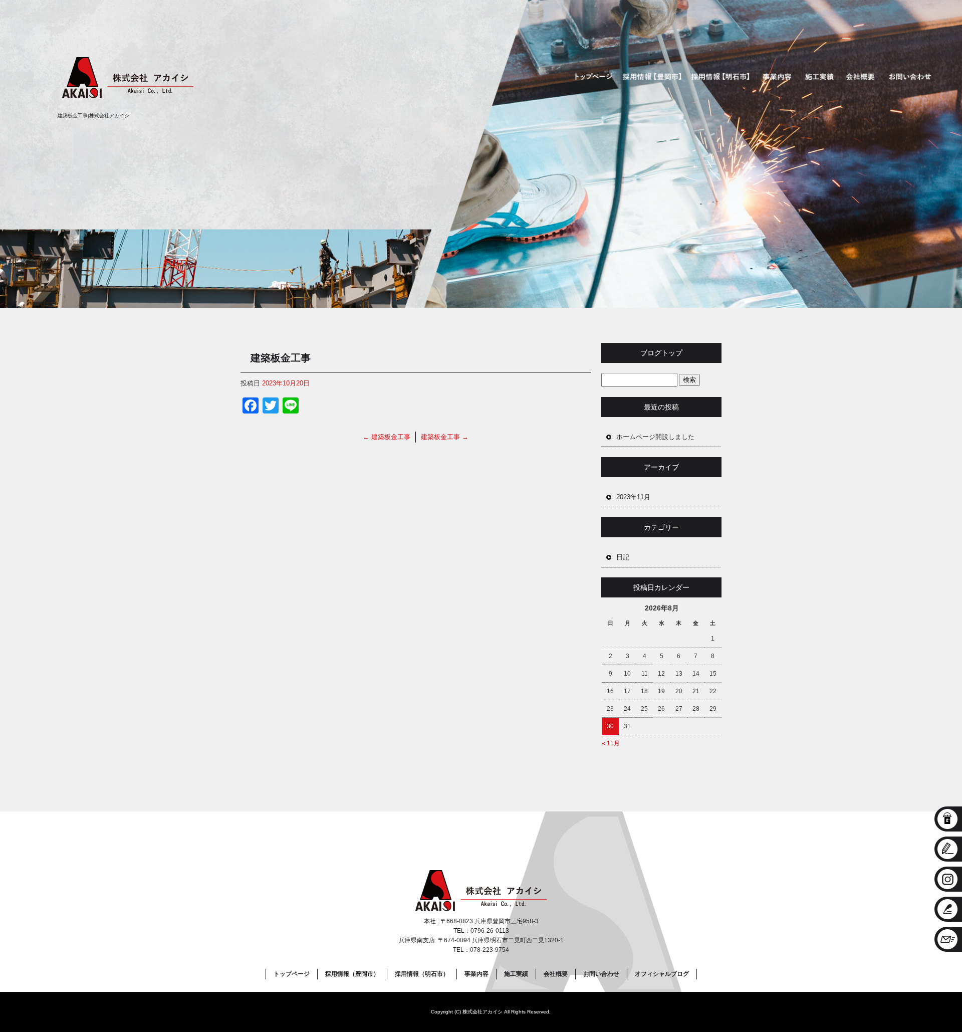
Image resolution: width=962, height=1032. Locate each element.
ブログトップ (661, 353)
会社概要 (859, 77)
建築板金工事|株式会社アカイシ (93, 115)
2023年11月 (633, 497)
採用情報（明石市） (721, 77)
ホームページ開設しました (655, 437)
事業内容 (778, 77)
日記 (622, 557)
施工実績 (819, 77)
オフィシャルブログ (662, 973)
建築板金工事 (386, 437)
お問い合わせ (911, 77)
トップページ (590, 77)
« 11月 (611, 743)
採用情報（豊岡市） (651, 77)
